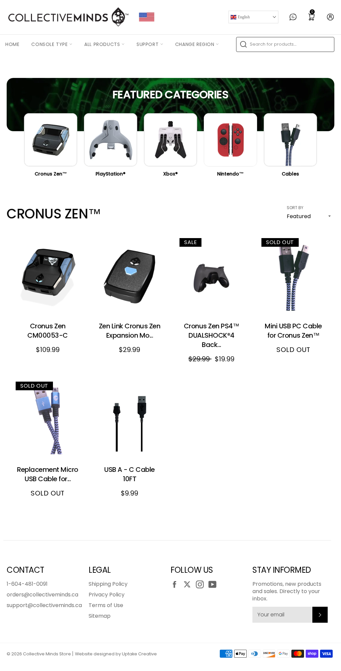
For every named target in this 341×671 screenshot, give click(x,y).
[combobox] (285, 44)
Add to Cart (48, 297)
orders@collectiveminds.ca (42, 594)
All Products (103, 44)
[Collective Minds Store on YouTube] (214, 584)
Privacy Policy (107, 594)
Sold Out (293, 297)
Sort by (295, 207)
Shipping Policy (108, 584)
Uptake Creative (139, 654)
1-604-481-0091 (27, 584)
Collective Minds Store (47, 654)
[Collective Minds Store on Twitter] (188, 584)
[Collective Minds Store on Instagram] (201, 584)
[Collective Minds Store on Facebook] (176, 584)
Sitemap (100, 616)
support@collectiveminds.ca (44, 605)
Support (148, 44)
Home (12, 44)
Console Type (50, 44)
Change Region (195, 44)
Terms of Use (106, 605)
